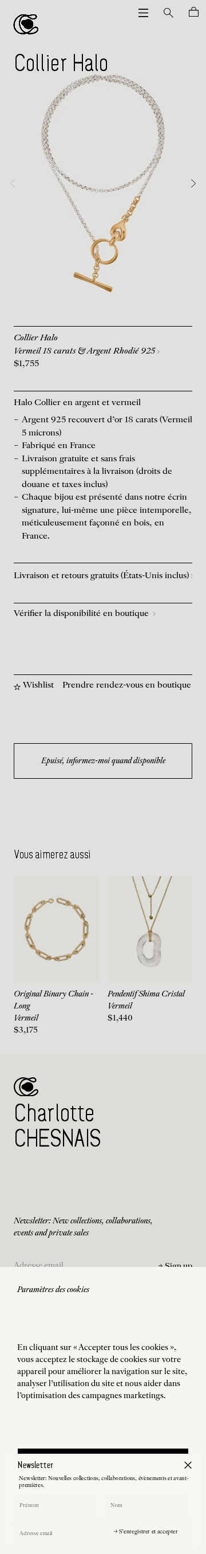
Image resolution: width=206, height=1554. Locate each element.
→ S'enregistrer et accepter (145, 1532)
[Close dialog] (188, 1465)
